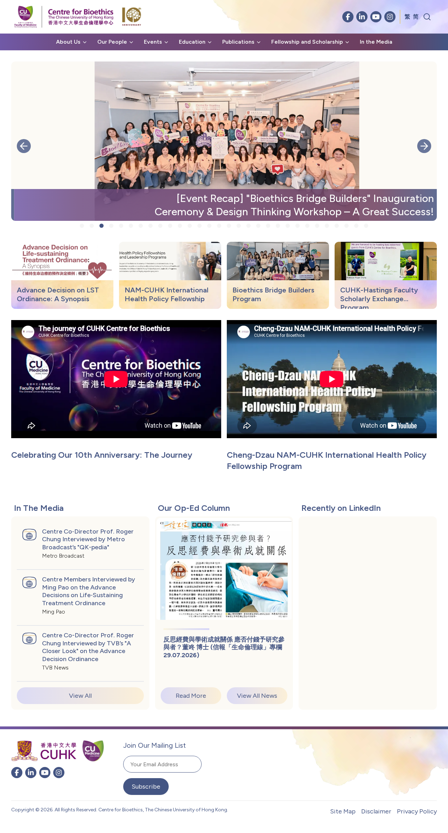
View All (80, 696)
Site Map (343, 811)
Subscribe (146, 786)
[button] (24, 146)
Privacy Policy (417, 811)
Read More (191, 696)
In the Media (376, 41)
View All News (257, 696)
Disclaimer (376, 811)
